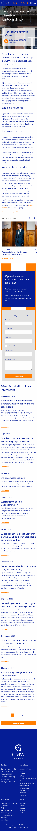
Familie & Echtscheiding (28, 778)
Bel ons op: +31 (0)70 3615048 (17, 41)
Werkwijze (4, 820)
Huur (21, 781)
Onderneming (24, 790)
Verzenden (18, 376)
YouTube (23, 813)
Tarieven (4, 818)
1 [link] (12, 715)
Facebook (23, 803)
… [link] (19, 715)
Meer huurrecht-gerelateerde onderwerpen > (17, 212)
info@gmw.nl (5, 779)
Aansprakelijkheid (25, 769)
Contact (23, 3)
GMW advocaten (3, 3)
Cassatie (23, 774)
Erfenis (22, 776)
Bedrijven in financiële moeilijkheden (27, 784)
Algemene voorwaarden (9, 803)
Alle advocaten (8, 258)
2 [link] (15, 715)
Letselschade (24, 788)
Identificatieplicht (7, 810)
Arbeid (22, 771)
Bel (14, 3)
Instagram (23, 810)
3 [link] (17, 715)
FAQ (2, 808)
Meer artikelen (18, 723)
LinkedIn (22, 808)
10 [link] (22, 715)
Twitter (22, 806)
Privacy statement (7, 815)
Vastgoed (23, 795)
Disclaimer (4, 806)
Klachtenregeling (6, 813)
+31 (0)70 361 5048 (8, 782)
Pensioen (23, 793)
